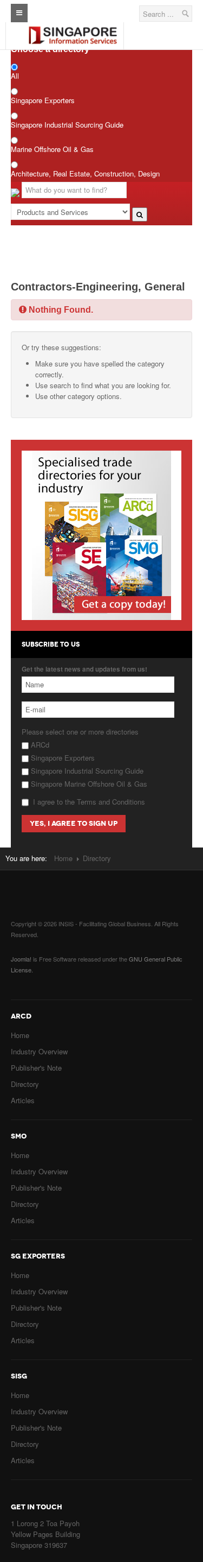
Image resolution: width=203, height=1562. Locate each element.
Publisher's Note (36, 1068)
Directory (25, 1084)
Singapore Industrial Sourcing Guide (67, 124)
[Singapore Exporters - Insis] (73, 26)
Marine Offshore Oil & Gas (52, 149)
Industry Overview (39, 1051)
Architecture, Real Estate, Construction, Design (85, 173)
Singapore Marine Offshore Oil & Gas (88, 784)
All (15, 76)
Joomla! (21, 958)
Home (63, 858)
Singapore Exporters (43, 100)
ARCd (39, 744)
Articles (23, 1100)
